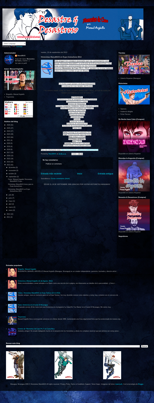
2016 (9, 156)
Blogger (140, 384)
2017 (9, 152)
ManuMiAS (21, 56)
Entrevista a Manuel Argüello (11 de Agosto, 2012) (35, 281)
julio (10, 195)
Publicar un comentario (54, 164)
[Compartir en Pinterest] (81, 154)
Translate (19, 46)
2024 (9, 131)
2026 (9, 125)
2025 (9, 128)
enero (11, 210)
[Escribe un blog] (75, 154)
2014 (9, 162)
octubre (11, 174)
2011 (9, 217)
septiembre (13, 177)
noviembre (12, 170)
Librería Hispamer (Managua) (130, 78)
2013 (9, 165)
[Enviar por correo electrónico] (72, 154)
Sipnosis (123, 109)
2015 (9, 159)
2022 (9, 137)
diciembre (12, 167)
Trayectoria (10, 97)
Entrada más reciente (51, 173)
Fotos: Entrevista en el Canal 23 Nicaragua (33, 305)
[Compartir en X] (77, 154)
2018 (9, 149)
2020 (9, 143)
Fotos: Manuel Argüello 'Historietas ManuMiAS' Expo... (20, 180)
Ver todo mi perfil (21, 63)
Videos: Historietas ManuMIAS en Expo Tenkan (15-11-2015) (39, 293)
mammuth (118, 384)
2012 (9, 214)
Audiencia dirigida (126, 111)
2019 (9, 146)
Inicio (79, 173)
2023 (9, 134)
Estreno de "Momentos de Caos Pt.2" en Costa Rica (36, 329)
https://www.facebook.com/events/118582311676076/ (79, 150)
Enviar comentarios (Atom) (60, 178)
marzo (11, 207)
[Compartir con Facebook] (79, 154)
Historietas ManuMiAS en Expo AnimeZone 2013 (19, 190)
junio (10, 198)
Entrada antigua (105, 173)
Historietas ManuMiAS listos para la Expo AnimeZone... (20, 185)
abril (10, 204)
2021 (9, 140)
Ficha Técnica (125, 114)
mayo (11, 201)
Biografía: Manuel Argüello (15, 94)
